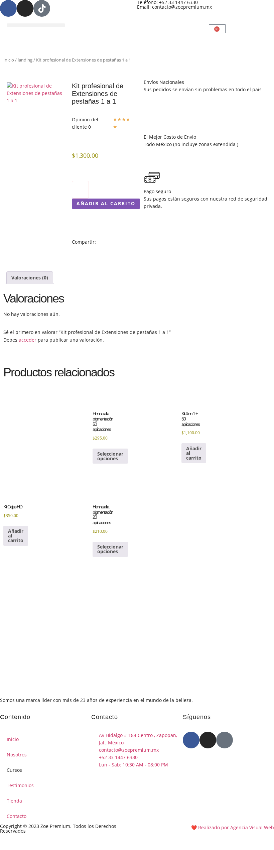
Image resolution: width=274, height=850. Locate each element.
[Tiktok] (224, 740)
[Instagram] (25, 8)
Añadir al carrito (106, 203)
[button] (36, 25)
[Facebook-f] (8, 8)
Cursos (14, 770)
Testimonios (20, 785)
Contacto (16, 816)
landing (25, 60)
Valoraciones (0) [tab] (29, 277)
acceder (27, 340)
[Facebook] (191, 740)
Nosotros (17, 754)
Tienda (14, 801)
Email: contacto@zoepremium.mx (174, 7)
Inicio (8, 60)
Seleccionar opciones (110, 456)
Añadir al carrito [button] (193, 453)
